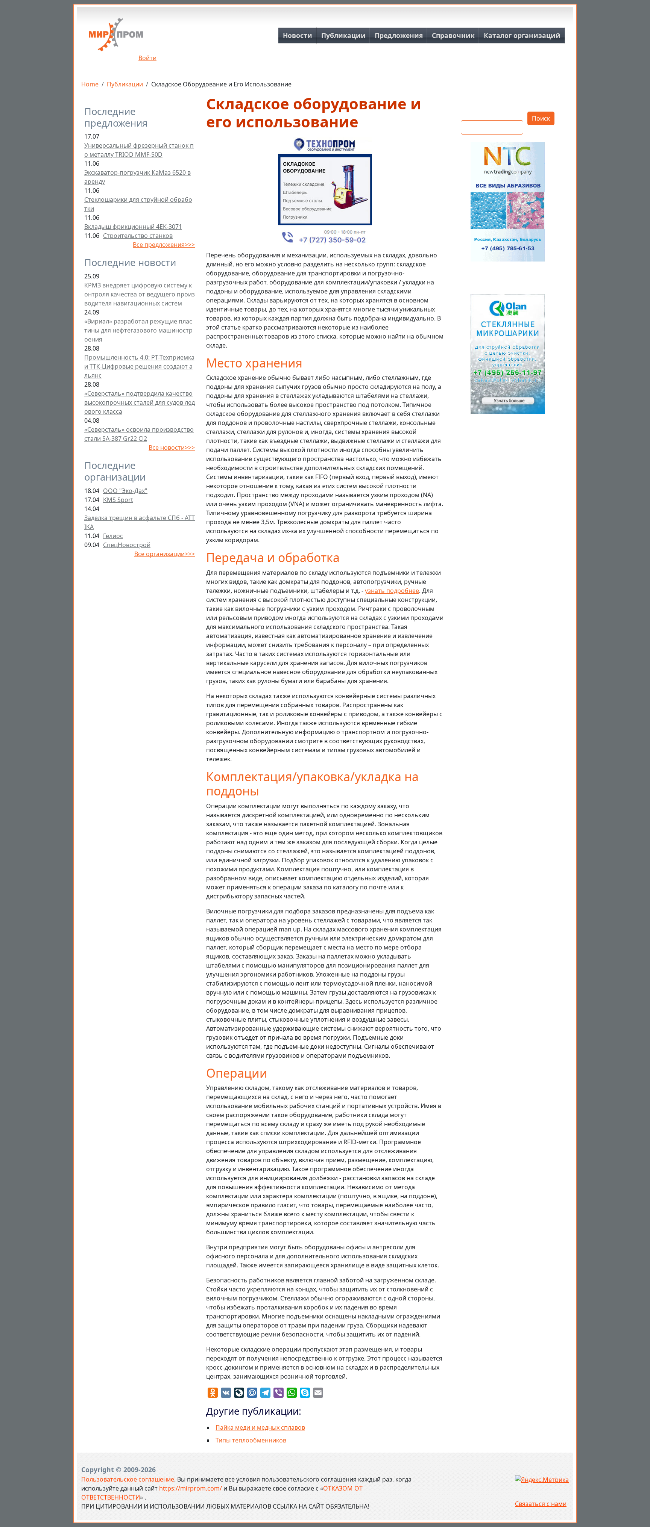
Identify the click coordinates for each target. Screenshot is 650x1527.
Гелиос (113, 536)
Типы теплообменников (251, 1440)
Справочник (453, 35)
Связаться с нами (540, 1504)
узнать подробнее (392, 591)
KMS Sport (118, 500)
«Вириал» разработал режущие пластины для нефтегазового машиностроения (138, 330)
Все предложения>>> (164, 244)
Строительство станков (138, 235)
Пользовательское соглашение (127, 1479)
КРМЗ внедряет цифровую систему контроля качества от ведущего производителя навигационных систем (139, 294)
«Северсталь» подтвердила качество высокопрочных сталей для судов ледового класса (139, 402)
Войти (147, 58)
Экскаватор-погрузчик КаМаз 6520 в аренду (137, 177)
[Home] (116, 37)
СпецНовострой (126, 545)
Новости (297, 35)
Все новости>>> (172, 447)
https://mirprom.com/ (190, 1488)
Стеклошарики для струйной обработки (138, 204)
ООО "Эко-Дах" (125, 491)
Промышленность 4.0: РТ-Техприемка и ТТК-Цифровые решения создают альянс (139, 366)
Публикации (343, 35)
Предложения (399, 35)
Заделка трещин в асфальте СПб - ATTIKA (139, 522)
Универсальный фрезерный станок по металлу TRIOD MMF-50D (139, 150)
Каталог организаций (522, 35)
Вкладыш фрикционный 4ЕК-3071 (133, 226)
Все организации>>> (164, 554)
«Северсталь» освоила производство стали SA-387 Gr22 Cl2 (139, 434)
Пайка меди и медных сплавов (260, 1427)
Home (90, 84)
